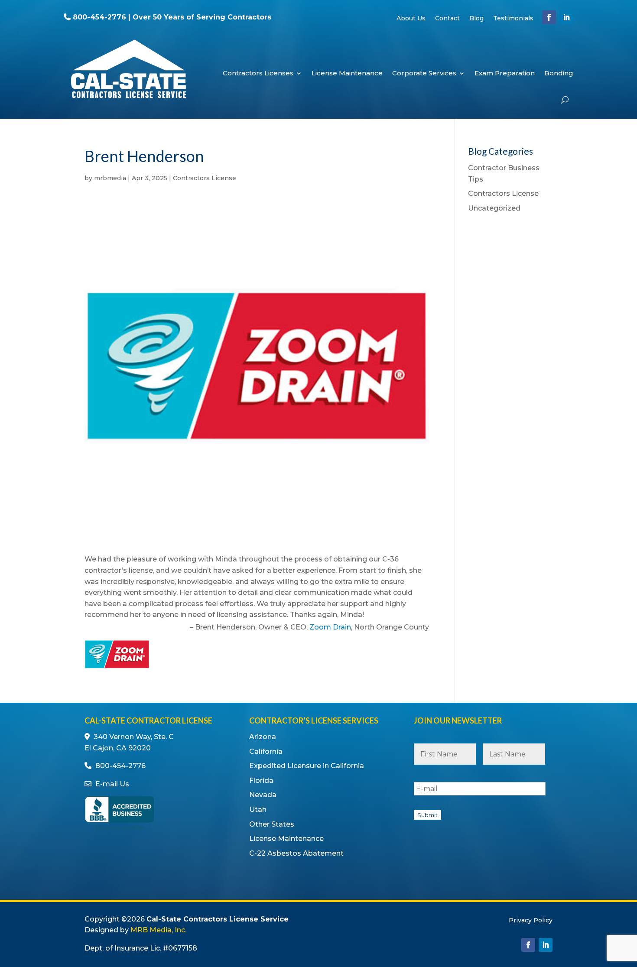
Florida (261, 780)
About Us (411, 18)
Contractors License (204, 178)
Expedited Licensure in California (306, 766)
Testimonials (513, 18)
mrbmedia (110, 178)
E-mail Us (112, 784)
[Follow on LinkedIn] (566, 17)
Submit (427, 814)
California (266, 751)
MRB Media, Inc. (158, 930)
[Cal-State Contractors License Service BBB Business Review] (119, 829)
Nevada (262, 795)
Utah (257, 809)
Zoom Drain (330, 627)
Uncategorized (494, 208)
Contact (447, 18)
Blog (476, 18)
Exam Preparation (504, 73)
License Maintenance (347, 73)
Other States (271, 824)
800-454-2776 (99, 17)
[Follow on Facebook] (549, 17)
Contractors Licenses (258, 73)
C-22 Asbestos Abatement (296, 853)
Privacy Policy (530, 920)
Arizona (262, 737)
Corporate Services (424, 73)
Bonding (558, 73)
